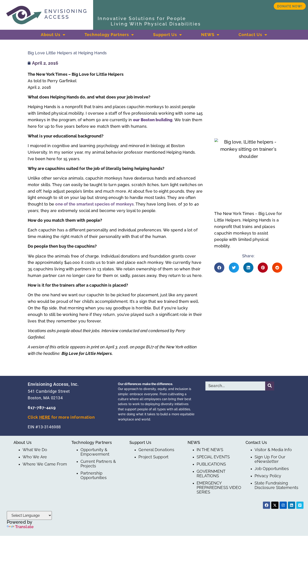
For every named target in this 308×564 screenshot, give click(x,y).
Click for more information (61, 417)
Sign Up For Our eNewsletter (270, 459)
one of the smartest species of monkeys (94, 204)
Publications (211, 464)
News (207, 34)
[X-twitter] (274, 505)
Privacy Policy (268, 476)
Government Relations (211, 473)
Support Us (165, 34)
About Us (50, 34)
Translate (24, 526)
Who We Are (35, 457)
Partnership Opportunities (93, 475)
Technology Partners (107, 34)
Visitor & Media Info (273, 450)
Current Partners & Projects (98, 463)
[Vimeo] (299, 505)
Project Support (153, 457)
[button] (219, 268)
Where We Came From (45, 464)
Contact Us (250, 34)
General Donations (156, 450)
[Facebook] (266, 505)
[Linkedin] (291, 505)
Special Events (213, 457)
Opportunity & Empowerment (94, 452)
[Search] (269, 385)
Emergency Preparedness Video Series (219, 487)
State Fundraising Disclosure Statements (276, 485)
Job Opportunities (272, 468)
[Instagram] (283, 505)
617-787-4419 (42, 407)
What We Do (35, 450)
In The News (210, 450)
